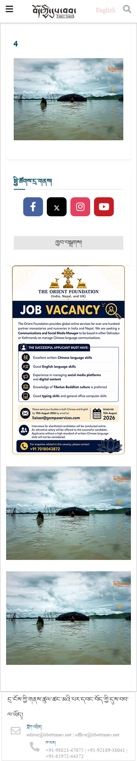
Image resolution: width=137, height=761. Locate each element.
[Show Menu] (9, 11)
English (105, 11)
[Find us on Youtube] (104, 207)
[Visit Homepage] (54, 12)
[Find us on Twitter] (57, 207)
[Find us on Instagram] (80, 207)
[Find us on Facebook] (33, 207)
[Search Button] (127, 11)
